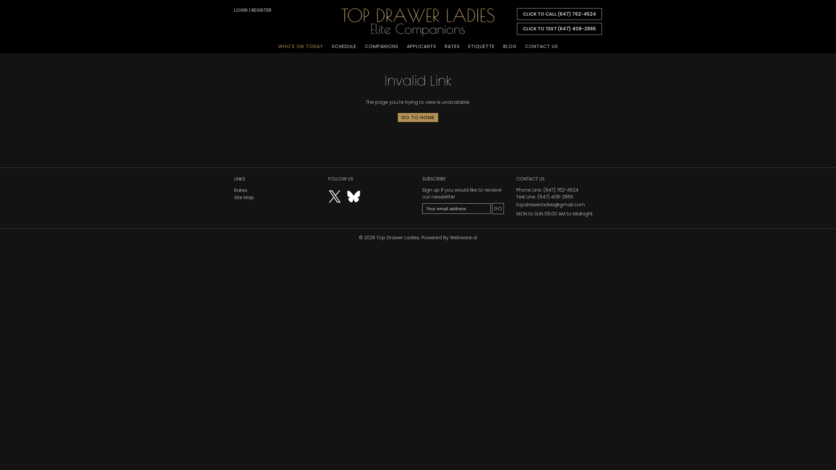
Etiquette (481, 46)
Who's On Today (300, 46)
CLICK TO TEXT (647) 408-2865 (559, 28)
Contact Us (541, 46)
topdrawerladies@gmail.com (550, 204)
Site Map (244, 197)
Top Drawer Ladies (398, 237)
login (241, 10)
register (261, 10)
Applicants (421, 46)
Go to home (418, 117)
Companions (381, 46)
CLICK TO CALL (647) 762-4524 (559, 14)
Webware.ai (463, 237)
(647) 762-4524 (560, 190)
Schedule (344, 46)
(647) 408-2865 (555, 197)
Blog (510, 46)
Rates (452, 46)
